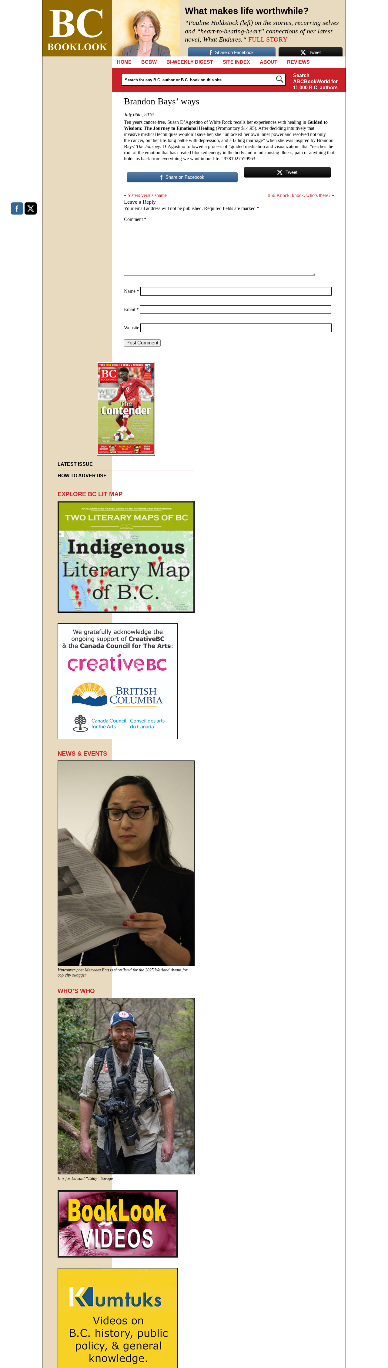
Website (131, 327)
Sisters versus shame (147, 195)
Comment (135, 219)
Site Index (236, 62)
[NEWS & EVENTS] (126, 964)
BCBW (149, 62)
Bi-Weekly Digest (189, 62)
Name (131, 291)
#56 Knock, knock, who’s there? (299, 195)
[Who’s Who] (126, 1172)
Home (124, 62)
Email (131, 309)
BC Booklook (77, 28)
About (268, 62)
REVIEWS (298, 62)
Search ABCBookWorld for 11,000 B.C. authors (315, 81)
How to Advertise (82, 475)
